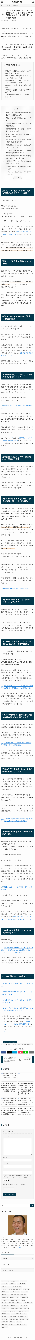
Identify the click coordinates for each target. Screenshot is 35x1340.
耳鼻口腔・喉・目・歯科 (9, 1311)
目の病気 (5, 1305)
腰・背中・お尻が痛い (27, 1044)
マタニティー (16, 1286)
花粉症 (5, 1319)
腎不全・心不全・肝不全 (14, 1044)
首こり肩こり (21, 1324)
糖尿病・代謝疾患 (16, 1308)
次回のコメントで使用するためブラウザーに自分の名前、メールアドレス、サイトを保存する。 (18, 1176)
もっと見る (17, 177)
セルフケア (21, 1283)
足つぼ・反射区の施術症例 (10, 1042)
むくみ (5, 1044)
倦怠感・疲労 (14, 1292)
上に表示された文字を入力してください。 (14, 1184)
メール (5, 1163)
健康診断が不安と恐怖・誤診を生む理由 (16, 589)
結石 (26, 1308)
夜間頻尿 (5, 1297)
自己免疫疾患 (22, 1316)
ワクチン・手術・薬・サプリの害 (11, 1289)
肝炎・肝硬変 (23, 1311)
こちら (19, 1247)
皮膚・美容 (28, 1302)
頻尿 (18, 1321)
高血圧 (5, 1327)
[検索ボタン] (33, 2)
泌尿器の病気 (15, 1300)
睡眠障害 (14, 1305)
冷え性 (24, 1292)
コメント (6, 1137)
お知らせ (5, 1281)
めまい (5, 1283)
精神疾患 (5, 1308)
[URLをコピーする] (31, 1052)
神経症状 (23, 1305)
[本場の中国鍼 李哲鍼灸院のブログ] (17, 2)
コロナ (13, 1283)
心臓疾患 (24, 1297)
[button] (3, 1052)
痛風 (19, 1302)
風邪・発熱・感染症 (8, 1324)
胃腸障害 (6, 1313)
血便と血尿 (14, 1319)
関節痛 (5, 1321)
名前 (5, 1157)
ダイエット (6, 1286)
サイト (5, 1170)
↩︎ (4, 1031)
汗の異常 (5, 1300)
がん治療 (14, 1281)
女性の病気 (14, 1297)
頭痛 (12, 1321)
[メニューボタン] (2, 2)
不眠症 (26, 1289)
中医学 (5, 1292)
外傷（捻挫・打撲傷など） (18, 1294)
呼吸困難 (5, 1294)
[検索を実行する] (32, 1205)
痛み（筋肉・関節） (8, 1302)
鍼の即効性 (24, 1319)
